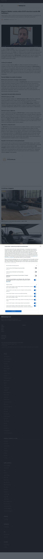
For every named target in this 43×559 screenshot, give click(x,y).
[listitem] (21, 265)
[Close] (41, 246)
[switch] (35, 268)
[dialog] (21, 279)
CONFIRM (13, 311)
